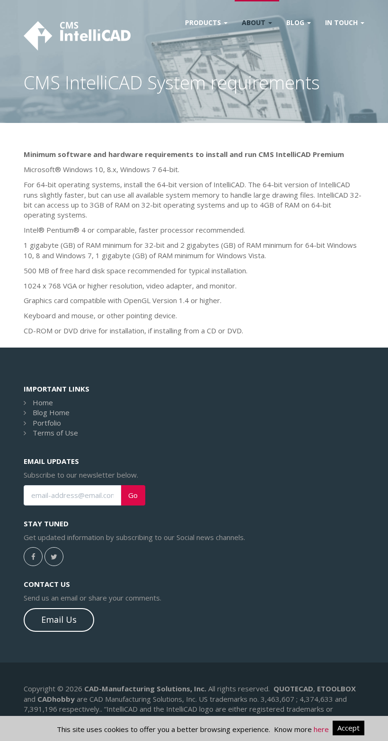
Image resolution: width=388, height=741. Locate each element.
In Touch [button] (342, 22)
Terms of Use (55, 432)
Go (133, 495)
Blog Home (51, 412)
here (321, 729)
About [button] (254, 22)
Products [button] (204, 22)
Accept (348, 727)
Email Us (59, 619)
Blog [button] (296, 22)
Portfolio (47, 422)
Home (43, 402)
